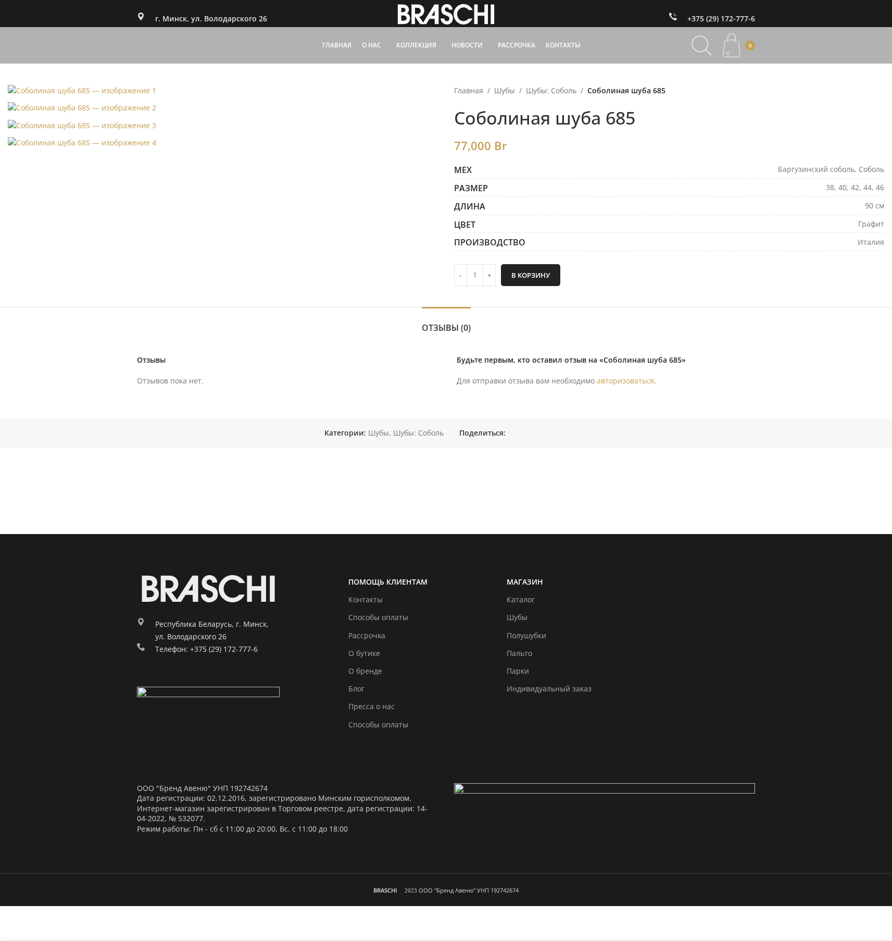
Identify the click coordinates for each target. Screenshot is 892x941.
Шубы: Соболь (551, 90)
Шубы (504, 90)
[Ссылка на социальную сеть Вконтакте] (537, 433)
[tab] (446, 323)
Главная (468, 90)
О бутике (364, 653)
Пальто (519, 653)
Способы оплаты (378, 617)
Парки (518, 671)
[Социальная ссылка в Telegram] (549, 433)
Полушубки (526, 635)
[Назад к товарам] (865, 90)
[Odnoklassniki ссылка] (512, 433)
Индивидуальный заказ (549, 689)
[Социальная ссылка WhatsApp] (524, 433)
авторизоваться (625, 381)
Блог (356, 689)
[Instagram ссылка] (145, 679)
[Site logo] (446, 13)
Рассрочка (366, 635)
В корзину (530, 275)
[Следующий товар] (878, 90)
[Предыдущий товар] (853, 90)
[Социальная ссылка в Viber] (562, 433)
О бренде (365, 671)
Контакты (365, 599)
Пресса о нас (371, 706)
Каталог (521, 599)
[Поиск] (701, 45)
